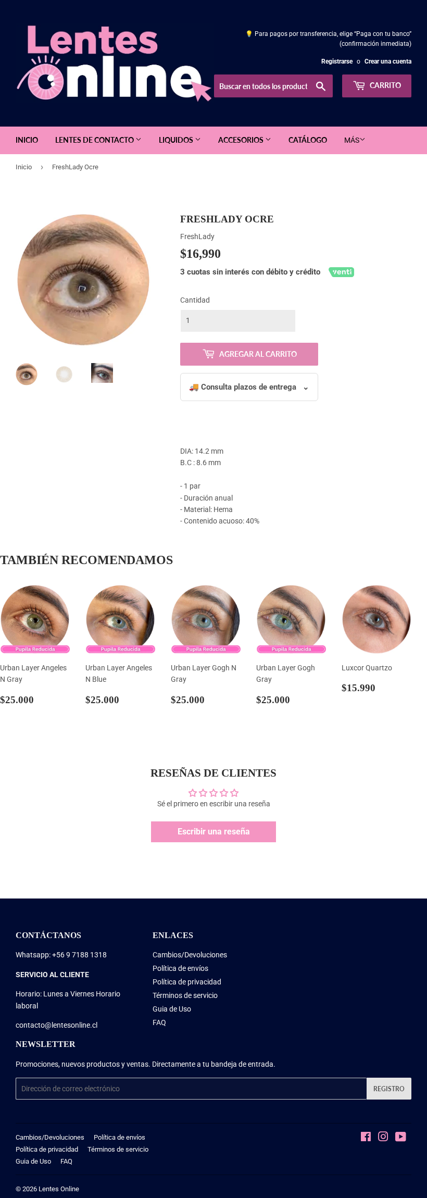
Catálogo (307, 139)
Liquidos (177, 139)
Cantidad (195, 300)
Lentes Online (59, 1189)
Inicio (27, 139)
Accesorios (241, 139)
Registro (389, 1089)
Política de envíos (180, 968)
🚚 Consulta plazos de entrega (249, 387)
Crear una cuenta (388, 61)
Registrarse (337, 61)
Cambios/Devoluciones (190, 955)
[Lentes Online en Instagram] (383, 1138)
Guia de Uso (172, 1009)
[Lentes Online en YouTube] (400, 1138)
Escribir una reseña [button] (214, 832)
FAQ (159, 1022)
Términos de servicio (185, 995)
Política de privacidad (187, 982)
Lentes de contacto (95, 139)
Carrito (384, 85)
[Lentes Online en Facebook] (365, 1138)
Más (351, 140)
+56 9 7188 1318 (79, 955)
